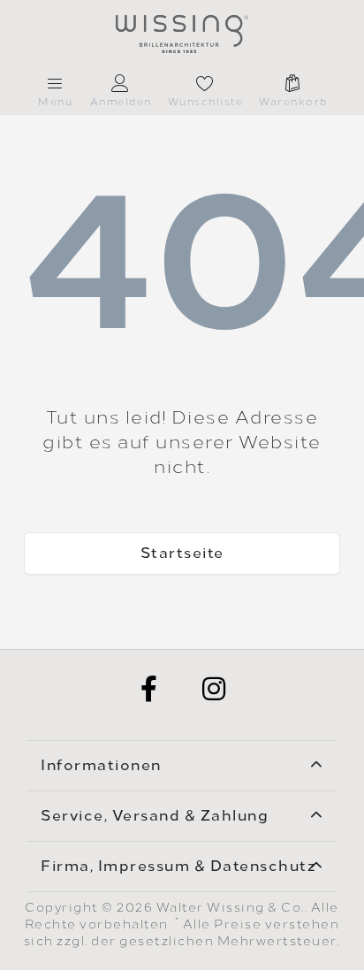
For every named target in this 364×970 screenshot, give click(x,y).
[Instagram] (215, 689)
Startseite (182, 553)
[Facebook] (149, 689)
